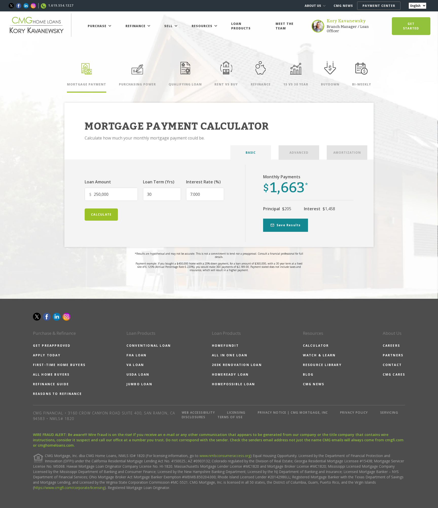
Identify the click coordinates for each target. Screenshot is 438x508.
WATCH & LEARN (319, 355)
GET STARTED (411, 26)
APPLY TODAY (47, 355)
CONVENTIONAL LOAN (148, 345)
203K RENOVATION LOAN (237, 365)
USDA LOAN (138, 374)
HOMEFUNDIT (225, 345)
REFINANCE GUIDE (51, 384)
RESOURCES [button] (202, 26)
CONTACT (392, 365)
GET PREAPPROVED (52, 345)
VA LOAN (135, 365)
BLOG (308, 374)
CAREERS (391, 345)
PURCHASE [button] (97, 26)
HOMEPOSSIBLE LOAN (233, 384)
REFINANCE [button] (136, 26)
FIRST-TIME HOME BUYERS (59, 365)
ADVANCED (298, 152)
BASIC (251, 152)
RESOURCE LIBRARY (322, 365)
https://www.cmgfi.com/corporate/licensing (69, 487)
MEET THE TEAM (285, 26)
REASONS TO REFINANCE (57, 394)
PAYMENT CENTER (378, 6)
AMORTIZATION (347, 152)
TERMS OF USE (230, 417)
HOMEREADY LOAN (230, 374)
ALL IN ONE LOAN (229, 355)
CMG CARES (394, 374)
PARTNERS (393, 355)
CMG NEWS (343, 6)
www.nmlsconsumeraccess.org (224, 455)
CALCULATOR (316, 345)
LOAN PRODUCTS (241, 26)
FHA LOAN (136, 355)
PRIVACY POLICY (354, 412)
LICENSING (236, 412)
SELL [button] (169, 26)
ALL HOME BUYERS (51, 374)
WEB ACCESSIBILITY (198, 412)
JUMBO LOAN (139, 384)
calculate (101, 214)
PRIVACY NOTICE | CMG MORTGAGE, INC (293, 412)
